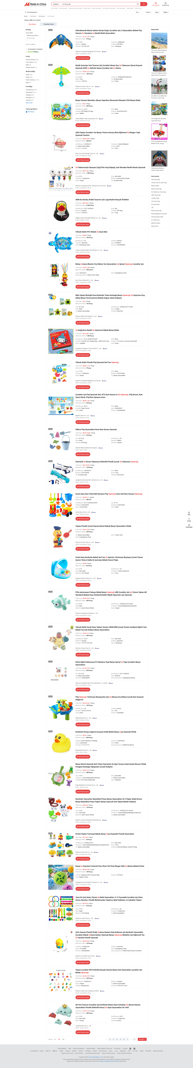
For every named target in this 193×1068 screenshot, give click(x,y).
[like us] (130, 1048)
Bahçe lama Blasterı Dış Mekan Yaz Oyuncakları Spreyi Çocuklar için (109, 264)
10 (55, 1039)
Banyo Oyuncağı (96, 8)
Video (50, 30)
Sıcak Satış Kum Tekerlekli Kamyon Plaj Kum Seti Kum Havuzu (108, 494)
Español (74, 1051)
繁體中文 (55, 1051)
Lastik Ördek (130, 8)
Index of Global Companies (124, 1053)
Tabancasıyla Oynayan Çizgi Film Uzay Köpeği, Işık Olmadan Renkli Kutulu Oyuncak (110, 167)
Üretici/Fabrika (32, 59)
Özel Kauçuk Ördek (157, 217)
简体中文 (48, 1051)
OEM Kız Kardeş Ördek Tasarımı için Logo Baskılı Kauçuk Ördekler (102, 200)
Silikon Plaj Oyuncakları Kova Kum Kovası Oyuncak (96, 429)
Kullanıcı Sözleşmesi (78, 1048)
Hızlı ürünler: (54, 8)
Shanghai (30, 97)
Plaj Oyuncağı (63, 8)
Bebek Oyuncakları (32, 35)
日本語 (61, 1051)
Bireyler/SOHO (31, 67)
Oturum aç (165, 5)
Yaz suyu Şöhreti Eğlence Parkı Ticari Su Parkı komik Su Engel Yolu (159, 52)
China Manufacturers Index (92, 1053)
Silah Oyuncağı (121, 8)
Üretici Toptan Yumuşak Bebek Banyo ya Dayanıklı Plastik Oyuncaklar (104, 834)
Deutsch (81, 1051)
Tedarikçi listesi (49, 24)
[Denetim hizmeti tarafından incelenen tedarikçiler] (35, 49)
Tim (152, 207)
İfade (69, 1048)
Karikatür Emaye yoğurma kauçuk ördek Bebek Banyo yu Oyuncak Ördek (105, 732)
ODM (29, 77)
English (42, 1051)
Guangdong (31, 90)
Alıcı (137, 12)
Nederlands (123, 1051)
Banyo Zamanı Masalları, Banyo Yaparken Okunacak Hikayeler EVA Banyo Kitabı (107, 100)
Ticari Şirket (31, 62)
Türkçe (141, 1051)
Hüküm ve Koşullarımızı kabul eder (109, 1061)
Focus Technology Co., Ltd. (96, 1057)
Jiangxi (29, 100)
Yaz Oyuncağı (155, 201)
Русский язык (103, 1051)
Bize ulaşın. (31, 112)
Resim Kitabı (87, 8)
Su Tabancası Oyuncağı (109, 8)
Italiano (95, 1051)
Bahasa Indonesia (158, 1051)
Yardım (148, 12)
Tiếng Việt (148, 1051)
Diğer (28, 65)
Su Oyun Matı (155, 204)
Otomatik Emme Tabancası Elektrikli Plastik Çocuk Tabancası (106, 462)
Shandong (31, 92)
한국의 (110, 1051)
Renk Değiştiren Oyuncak (159, 214)
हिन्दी (129, 1051)
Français (67, 1051)
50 (63, 1039)
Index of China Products (108, 1053)
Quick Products (79, 1053)
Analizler (125, 1048)
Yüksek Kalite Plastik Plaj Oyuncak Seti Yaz (97, 362)
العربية (116, 1051)
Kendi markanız (32, 80)
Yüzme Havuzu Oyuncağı (75, 8)
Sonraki (141, 1039)
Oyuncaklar (29, 33)
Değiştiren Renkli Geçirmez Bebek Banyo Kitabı (97, 330)
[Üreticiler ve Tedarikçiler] (35, 4)
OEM (29, 75)
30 (59, 1039)
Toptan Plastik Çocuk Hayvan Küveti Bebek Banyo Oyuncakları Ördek (103, 526)
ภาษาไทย (135, 1051)
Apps (156, 12)
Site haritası (117, 1048)
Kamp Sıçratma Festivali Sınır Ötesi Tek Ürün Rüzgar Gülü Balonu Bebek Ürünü (109, 866)
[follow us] (134, 1048)
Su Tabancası (155, 220)
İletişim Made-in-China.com (104, 1048)
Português (88, 1051)
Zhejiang (30, 95)
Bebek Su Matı (155, 223)
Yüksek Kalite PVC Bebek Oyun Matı (91, 232)
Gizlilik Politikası (90, 1048)
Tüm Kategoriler (32, 12)
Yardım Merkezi (62, 1048)
